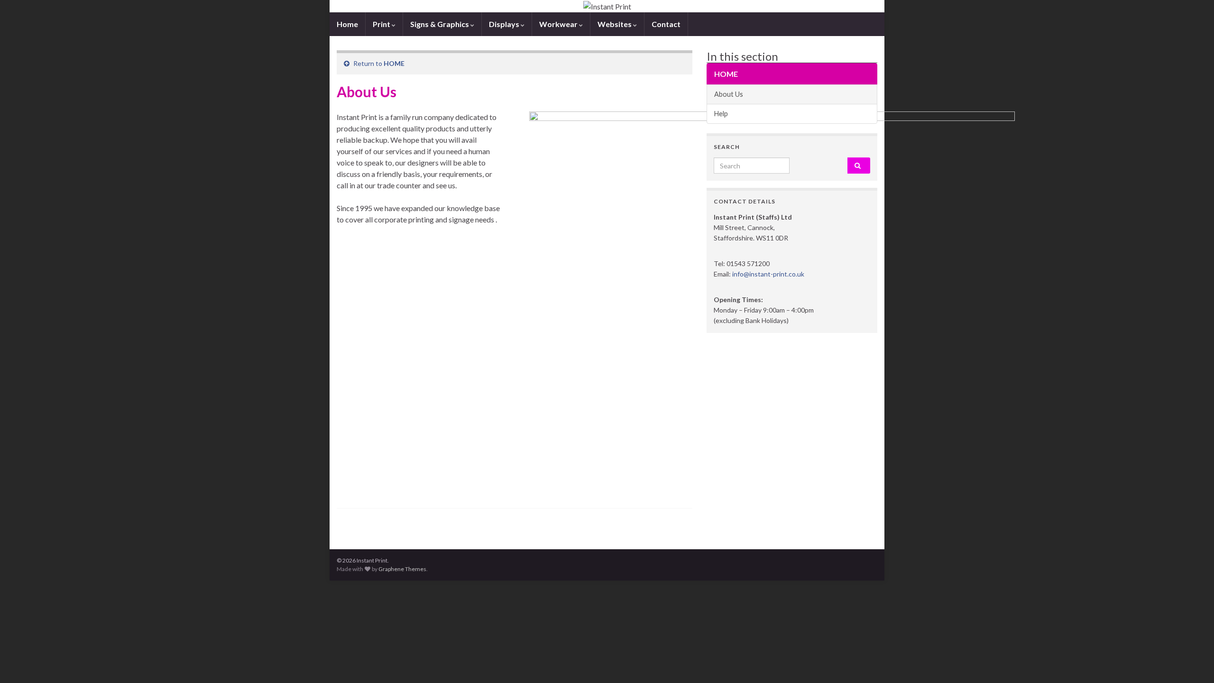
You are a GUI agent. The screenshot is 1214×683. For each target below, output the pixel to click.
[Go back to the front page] (607, 6)
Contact (666, 23)
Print (382, 23)
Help (721, 114)
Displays (505, 23)
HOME (394, 63)
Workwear (559, 23)
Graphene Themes (402, 568)
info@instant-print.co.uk (768, 274)
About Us (728, 94)
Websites (615, 23)
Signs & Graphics (440, 23)
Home (347, 23)
